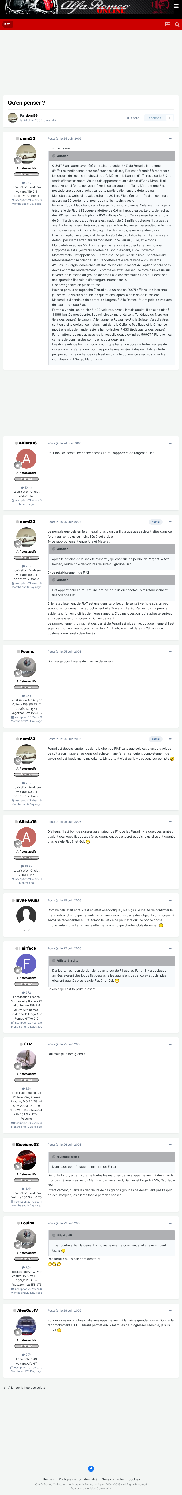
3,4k (27, 1188)
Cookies (134, 1479)
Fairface (27, 948)
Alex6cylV (27, 1310)
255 (28, 183)
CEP (28, 1044)
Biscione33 (27, 1144)
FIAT (54, 120)
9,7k (28, 1354)
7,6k (28, 695)
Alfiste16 (28, 443)
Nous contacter (113, 1479)
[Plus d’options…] (170, 138)
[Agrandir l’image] (172, 758)
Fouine (27, 651)
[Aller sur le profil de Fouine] (26, 667)
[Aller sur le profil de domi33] (13, 118)
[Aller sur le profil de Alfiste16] (26, 459)
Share (134, 118)
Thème (47, 1479)
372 (28, 992)
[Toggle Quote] (54, 156)
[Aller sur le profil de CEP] (26, 1060)
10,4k (28, 487)
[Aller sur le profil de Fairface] (26, 964)
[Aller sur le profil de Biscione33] (26, 1160)
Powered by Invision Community (91, 1488)
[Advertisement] (55, 64)
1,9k (28, 1088)
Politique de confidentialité (78, 1479)
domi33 (27, 138)
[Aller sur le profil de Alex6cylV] (26, 1326)
